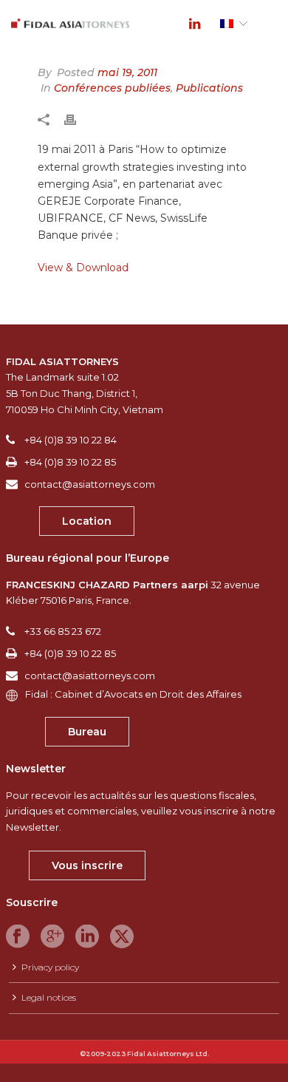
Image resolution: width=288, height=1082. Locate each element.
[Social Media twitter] (122, 937)
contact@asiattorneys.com (89, 484)
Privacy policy (50, 967)
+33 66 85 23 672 (62, 631)
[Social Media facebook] (18, 937)
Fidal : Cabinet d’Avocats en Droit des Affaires (133, 694)
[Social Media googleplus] (52, 937)
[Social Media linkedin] (87, 937)
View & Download (83, 267)
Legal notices (48, 997)
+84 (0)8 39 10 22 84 (70, 440)
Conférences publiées (112, 88)
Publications (209, 88)
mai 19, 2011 (127, 72)
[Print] (77, 119)
